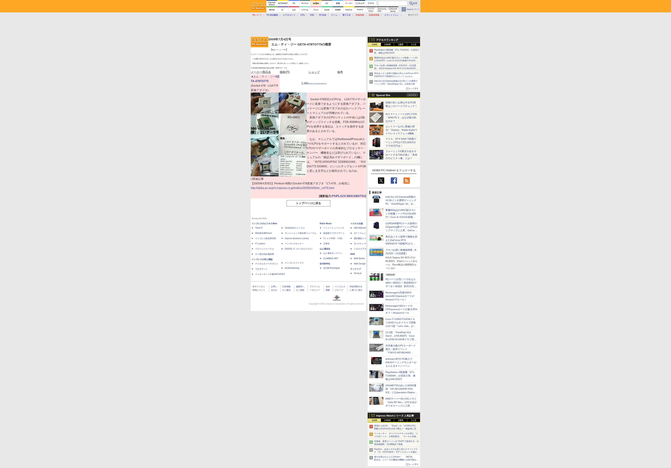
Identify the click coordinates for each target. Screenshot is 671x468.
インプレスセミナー (294, 243)
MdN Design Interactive (365, 263)
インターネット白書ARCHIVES (270, 274)
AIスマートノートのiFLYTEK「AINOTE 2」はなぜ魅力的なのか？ (401, 117)
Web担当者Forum (263, 233)
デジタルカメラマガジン (266, 263)
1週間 (400, 44)
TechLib (357, 273)
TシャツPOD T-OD (332, 238)
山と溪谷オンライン (332, 253)
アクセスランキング (387, 39)
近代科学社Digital (331, 268)
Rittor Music (326, 223)
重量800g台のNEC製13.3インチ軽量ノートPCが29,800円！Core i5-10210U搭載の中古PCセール (396, 61)
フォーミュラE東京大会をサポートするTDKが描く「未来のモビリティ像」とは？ (401, 155)
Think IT (259, 228)
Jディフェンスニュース (365, 233)
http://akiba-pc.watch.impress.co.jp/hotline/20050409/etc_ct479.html (292, 188)
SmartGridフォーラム (295, 228)
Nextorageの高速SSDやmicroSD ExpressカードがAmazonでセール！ (399, 296)
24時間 (387, 44)
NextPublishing (292, 268)
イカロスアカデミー (363, 249)
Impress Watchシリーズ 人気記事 (395, 415)
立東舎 (326, 243)
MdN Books (359, 258)
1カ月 (413, 44)
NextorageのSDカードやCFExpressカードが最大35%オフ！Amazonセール (401, 309)
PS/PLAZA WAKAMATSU (317, 84)
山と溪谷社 (325, 249)
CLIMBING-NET (330, 258)
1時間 (374, 44)
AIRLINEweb (360, 228)
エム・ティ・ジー (264, 76)
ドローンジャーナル (264, 249)
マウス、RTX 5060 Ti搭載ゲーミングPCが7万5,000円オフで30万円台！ (400, 142)
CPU (284, 50)
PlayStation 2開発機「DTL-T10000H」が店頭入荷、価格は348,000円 (400, 376)
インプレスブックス (294, 263)
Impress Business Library (297, 238)
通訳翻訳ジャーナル (363, 238)
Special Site (383, 95)
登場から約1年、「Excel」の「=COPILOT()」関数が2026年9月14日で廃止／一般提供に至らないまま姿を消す (396, 429)
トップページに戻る (308, 203)
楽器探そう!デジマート (334, 233)
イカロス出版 (356, 223)
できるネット (261, 269)
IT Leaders (260, 243)
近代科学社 (325, 263)
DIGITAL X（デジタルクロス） (299, 249)
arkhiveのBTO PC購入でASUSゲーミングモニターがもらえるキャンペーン (400, 362)
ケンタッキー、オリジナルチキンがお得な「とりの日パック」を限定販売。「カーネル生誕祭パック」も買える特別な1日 (396, 436)
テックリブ (355, 269)
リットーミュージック (333, 228)
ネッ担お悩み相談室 (264, 254)
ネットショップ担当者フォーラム (300, 233)
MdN (352, 254)
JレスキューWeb (362, 243)
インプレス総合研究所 (265, 238)
